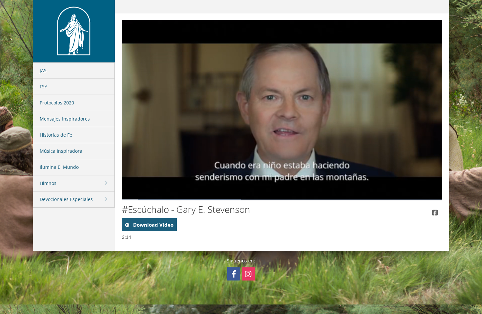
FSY (43, 86)
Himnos (48, 183)
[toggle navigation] (107, 183)
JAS (43, 70)
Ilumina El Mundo (59, 167)
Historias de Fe (56, 135)
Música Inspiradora (61, 151)
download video (152, 224)
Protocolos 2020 (57, 103)
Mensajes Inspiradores (65, 119)
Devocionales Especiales (66, 199)
